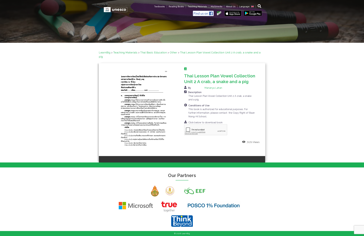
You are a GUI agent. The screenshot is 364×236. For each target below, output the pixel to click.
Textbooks (159, 6)
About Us (230, 6)
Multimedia (216, 6)
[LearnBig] (114, 9)
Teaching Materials (197, 6)
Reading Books (176, 6)
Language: (245, 6)
